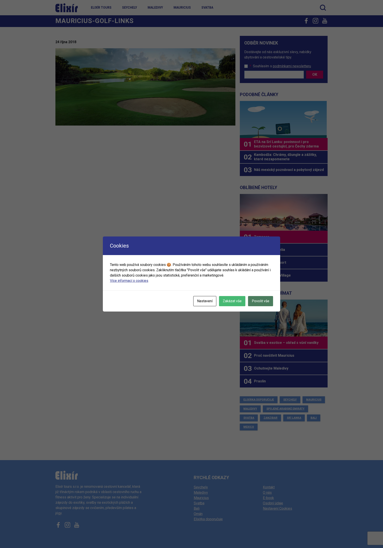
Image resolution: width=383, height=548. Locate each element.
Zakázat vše (232, 301)
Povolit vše (260, 301)
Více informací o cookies (129, 281)
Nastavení (205, 301)
